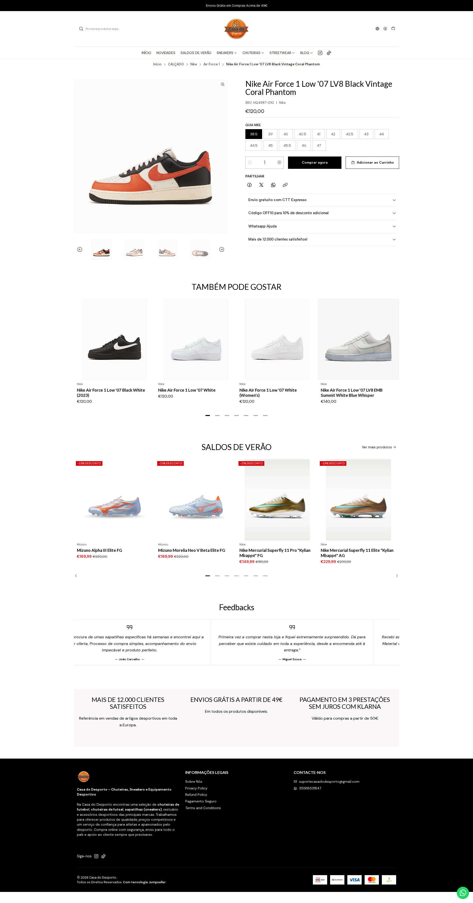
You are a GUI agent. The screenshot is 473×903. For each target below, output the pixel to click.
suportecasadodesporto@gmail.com (329, 781)
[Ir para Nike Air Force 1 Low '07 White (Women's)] (277, 339)
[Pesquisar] (81, 29)
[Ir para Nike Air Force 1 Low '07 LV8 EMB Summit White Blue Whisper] (358, 339)
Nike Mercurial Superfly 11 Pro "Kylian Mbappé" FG (193, 553)
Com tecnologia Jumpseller (144, 882)
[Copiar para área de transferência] (285, 185)
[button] (208, 415)
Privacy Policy (196, 788)
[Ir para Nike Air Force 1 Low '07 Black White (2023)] (114, 339)
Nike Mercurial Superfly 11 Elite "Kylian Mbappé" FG (357, 553)
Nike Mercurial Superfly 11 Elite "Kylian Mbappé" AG (275, 553)
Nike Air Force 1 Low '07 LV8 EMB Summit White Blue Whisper (352, 392)
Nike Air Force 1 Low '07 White (187, 390)
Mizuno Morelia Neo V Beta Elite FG (110, 550)
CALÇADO (176, 64)
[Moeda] (385, 29)
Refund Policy (196, 794)
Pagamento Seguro (201, 801)
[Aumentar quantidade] (279, 163)
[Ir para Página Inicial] (236, 29)
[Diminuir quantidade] (250, 163)
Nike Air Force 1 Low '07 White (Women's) (268, 392)
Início (157, 64)
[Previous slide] (77, 249)
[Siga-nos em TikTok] (329, 53)
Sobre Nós (193, 781)
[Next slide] (224, 249)
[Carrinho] (393, 29)
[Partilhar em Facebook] (249, 185)
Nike (193, 64)
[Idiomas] (377, 29)
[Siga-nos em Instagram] (320, 53)
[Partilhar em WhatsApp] (273, 185)
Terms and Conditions (203, 808)
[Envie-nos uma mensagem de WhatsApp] (463, 893)
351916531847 (310, 788)
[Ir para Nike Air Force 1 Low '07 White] (195, 339)
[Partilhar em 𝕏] (261, 185)
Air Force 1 (211, 64)
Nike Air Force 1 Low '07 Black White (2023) (111, 392)
